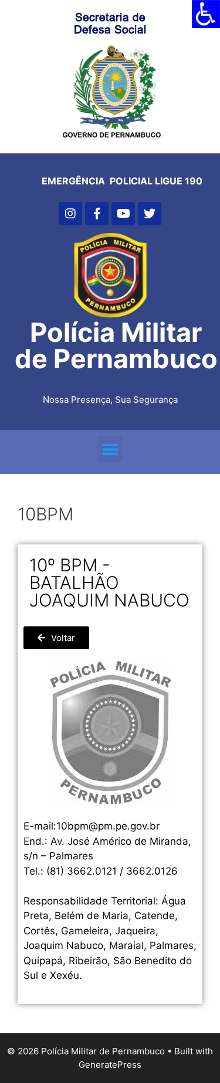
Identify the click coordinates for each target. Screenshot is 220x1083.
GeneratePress (110, 1064)
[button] (110, 449)
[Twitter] (149, 213)
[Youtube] (123, 213)
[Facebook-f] (97, 213)
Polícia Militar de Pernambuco (116, 345)
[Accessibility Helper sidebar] (206, 14)
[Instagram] (70, 213)
